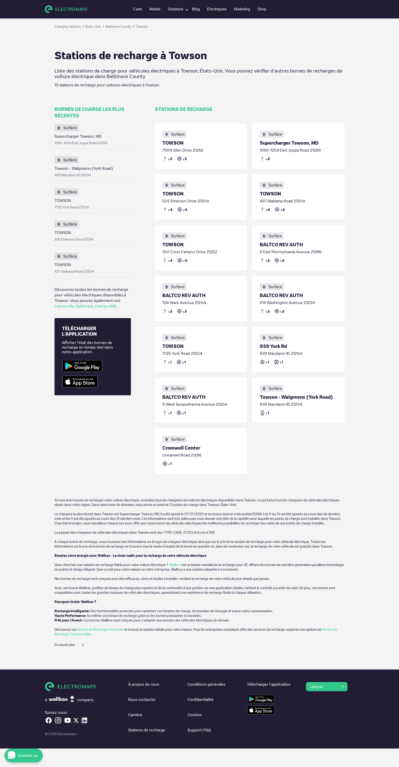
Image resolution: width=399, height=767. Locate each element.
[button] (176, 9)
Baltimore (84, 306)
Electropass (217, 9)
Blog (196, 9)
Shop (261, 9)
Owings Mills (106, 306)
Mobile (154, 9)
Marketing (242, 9)
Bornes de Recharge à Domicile (100, 629)
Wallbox (175, 564)
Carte (137, 9)
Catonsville (64, 306)
